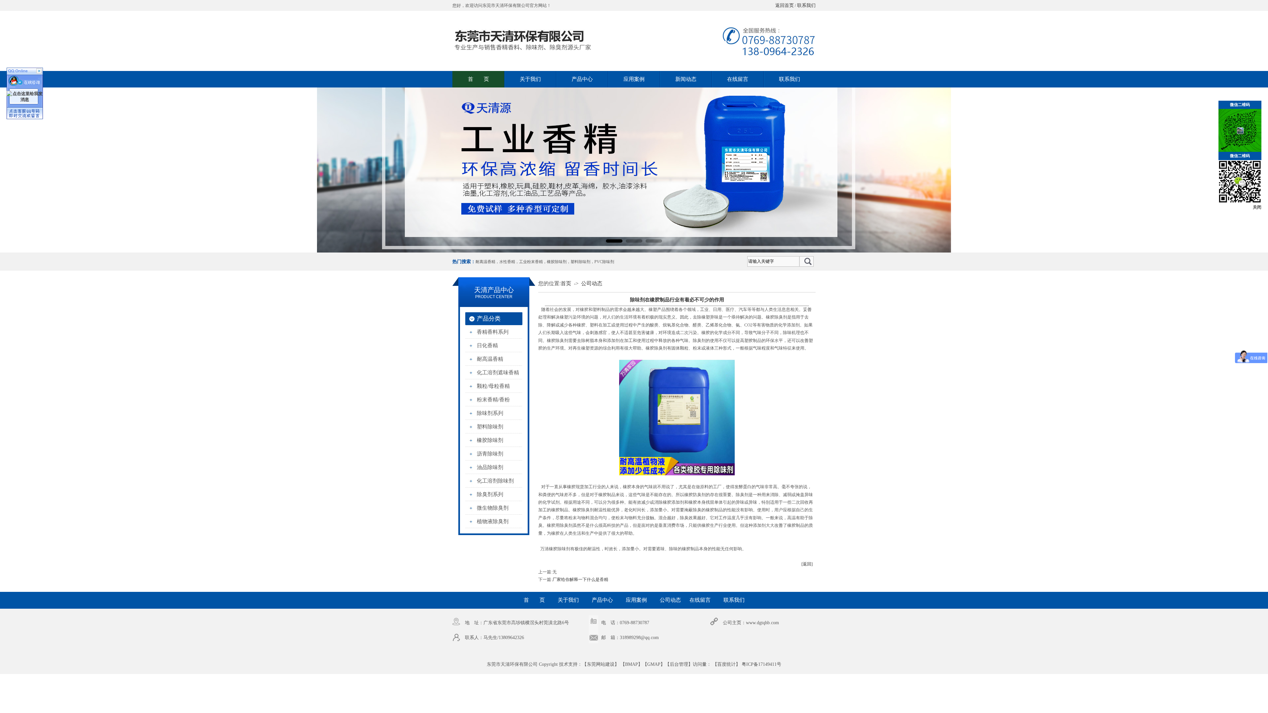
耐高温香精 (485, 261)
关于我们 (530, 79)
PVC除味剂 (604, 261)
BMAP (631, 664)
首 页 (478, 79)
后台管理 (679, 664)
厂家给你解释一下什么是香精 (580, 579)
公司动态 (591, 283)
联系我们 (806, 5)
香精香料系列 (493, 332)
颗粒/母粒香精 (493, 386)
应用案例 (634, 79)
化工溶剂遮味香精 (498, 372)
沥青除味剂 (490, 454)
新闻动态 (685, 79)
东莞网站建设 (601, 664)
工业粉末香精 (531, 261)
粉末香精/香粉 (493, 399)
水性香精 (507, 261)
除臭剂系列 (490, 494)
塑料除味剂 (580, 261)
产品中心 (582, 79)
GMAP (653, 664)
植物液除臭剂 (493, 521)
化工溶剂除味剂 (495, 481)
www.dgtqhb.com (762, 622)
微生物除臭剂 (493, 508)
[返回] (807, 563)
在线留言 (737, 79)
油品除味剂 (490, 467)
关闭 (1257, 207)
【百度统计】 (726, 664)
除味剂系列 (490, 413)
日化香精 (487, 345)
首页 (566, 283)
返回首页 (784, 5)
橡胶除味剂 (557, 261)
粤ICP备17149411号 (761, 664)
